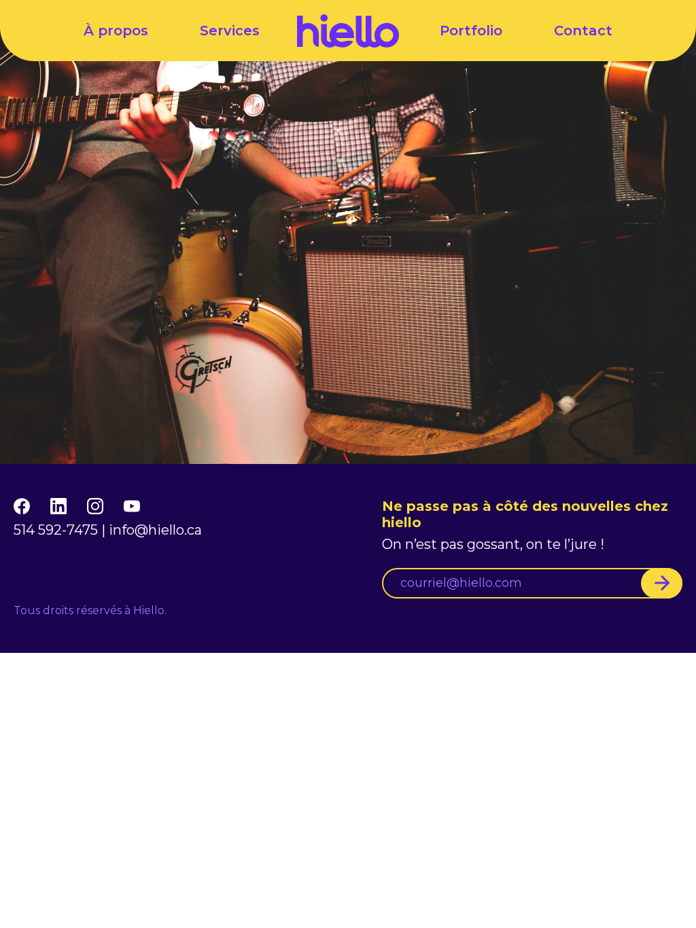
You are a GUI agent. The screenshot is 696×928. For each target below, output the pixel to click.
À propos (116, 30)
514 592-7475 (56, 530)
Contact (583, 30)
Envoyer (661, 583)
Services (230, 30)
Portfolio (471, 30)
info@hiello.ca (155, 530)
